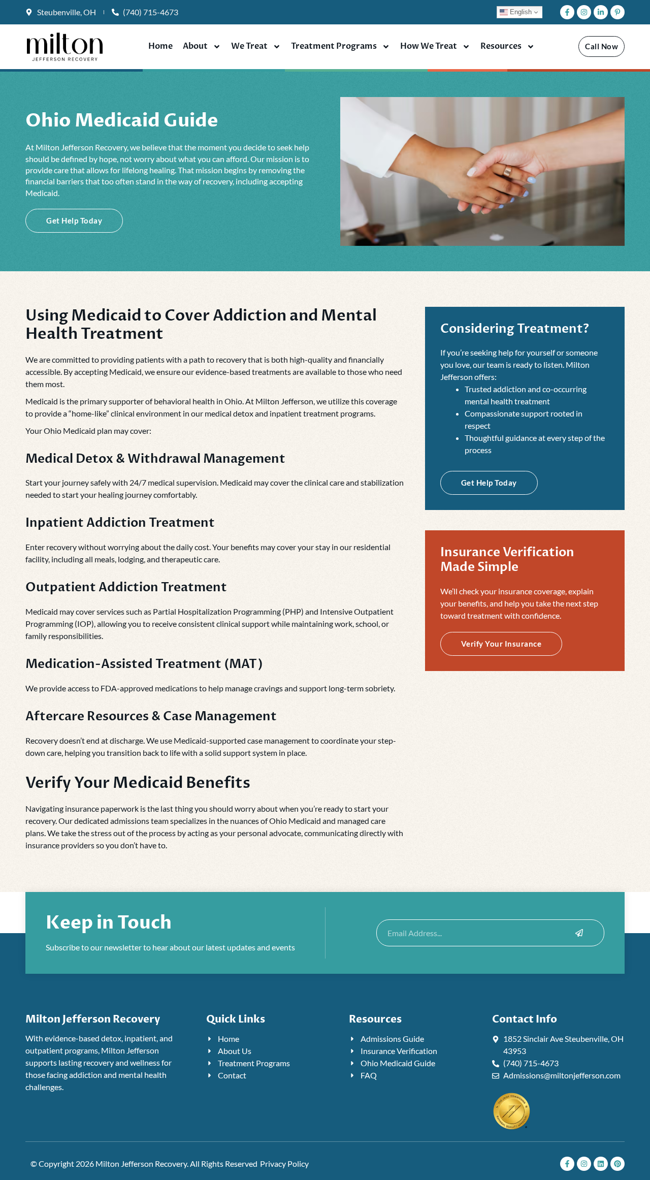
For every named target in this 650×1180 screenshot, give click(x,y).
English (520, 12)
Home (160, 46)
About (195, 46)
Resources (501, 46)
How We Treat (428, 46)
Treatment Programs (334, 46)
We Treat (249, 46)
